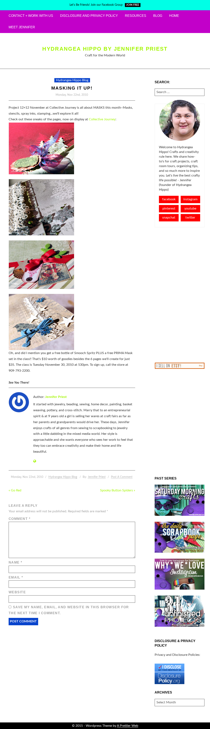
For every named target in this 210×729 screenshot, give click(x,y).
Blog (157, 15)
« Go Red (15, 490)
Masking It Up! (71, 88)
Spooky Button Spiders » (117, 490)
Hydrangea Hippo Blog (72, 80)
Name (15, 562)
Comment (19, 519)
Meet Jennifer (22, 27)
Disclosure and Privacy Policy (89, 15)
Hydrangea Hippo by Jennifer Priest (105, 49)
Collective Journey (102, 119)
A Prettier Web (127, 725)
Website (17, 592)
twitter (190, 217)
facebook (169, 199)
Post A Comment (121, 477)
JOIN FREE (132, 5)
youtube (190, 208)
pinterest (168, 208)
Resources (135, 15)
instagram (190, 199)
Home (174, 15)
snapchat (168, 217)
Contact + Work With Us (31, 15)
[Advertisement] (179, 295)
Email (16, 577)
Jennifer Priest (56, 397)
